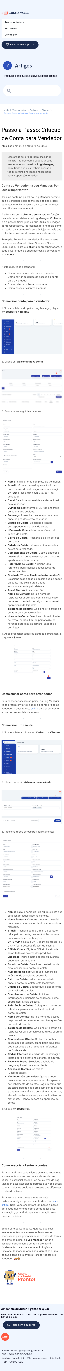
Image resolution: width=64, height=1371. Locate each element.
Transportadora (14, 22)
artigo (34, 708)
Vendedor (11, 34)
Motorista (11, 28)
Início (6, 110)
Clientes (45, 110)
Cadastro (34, 110)
